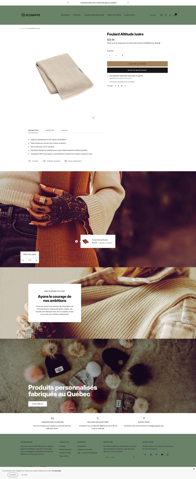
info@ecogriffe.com (156, 426)
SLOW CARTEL (129, 15)
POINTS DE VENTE (114, 15)
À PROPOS (77, 15)
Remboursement (65, 449)
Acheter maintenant (137, 70)
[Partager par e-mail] (125, 85)
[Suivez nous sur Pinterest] (156, 454)
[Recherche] (166, 15)
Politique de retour (54, 161)
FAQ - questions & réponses (87, 453)
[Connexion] (170, 15)
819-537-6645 (98, 426)
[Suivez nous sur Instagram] (151, 454)
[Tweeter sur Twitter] (122, 86)
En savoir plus (57, 471)
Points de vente (65, 453)
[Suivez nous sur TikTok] (167, 454)
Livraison (35, 161)
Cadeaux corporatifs (84, 449)
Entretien (50, 130)
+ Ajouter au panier (105, 243)
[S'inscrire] (134, 457)
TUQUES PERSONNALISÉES (94, 15)
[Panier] (175, 15)
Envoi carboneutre (75, 161)
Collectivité (81, 446)
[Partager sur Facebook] (115, 86)
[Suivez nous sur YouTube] (162, 454)
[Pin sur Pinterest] (118, 86)
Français (152, 15)
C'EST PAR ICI (37, 404)
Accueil (22, 28)
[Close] (194, 469)
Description (33, 130)
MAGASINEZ (65, 15)
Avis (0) (65, 130)
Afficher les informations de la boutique (122, 81)
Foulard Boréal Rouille (100, 240)
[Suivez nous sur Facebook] (145, 454)
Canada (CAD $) (27, 466)
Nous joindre (64, 456)
